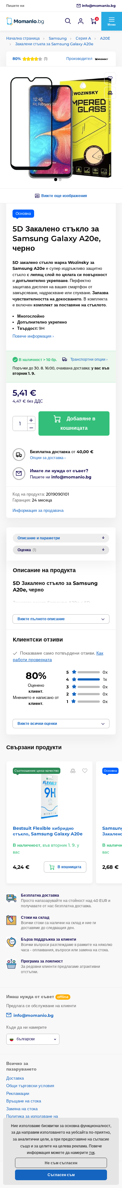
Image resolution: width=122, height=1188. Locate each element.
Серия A (83, 38)
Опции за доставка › (48, 457)
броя (20, 423)
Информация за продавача (38, 510)
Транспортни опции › (89, 359)
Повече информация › (33, 336)
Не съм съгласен (61, 1163)
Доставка (15, 1078)
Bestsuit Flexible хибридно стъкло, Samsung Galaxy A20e (48, 831)
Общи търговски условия (30, 1085)
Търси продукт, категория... (47, 52)
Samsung (58, 38)
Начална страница (23, 38)
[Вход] (80, 21)
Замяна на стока (22, 1108)
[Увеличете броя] (31, 420)
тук (91, 1152)
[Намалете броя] (31, 427)
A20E (105, 38)
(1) (30, 58)
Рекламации (17, 1093)
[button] (68, 21)
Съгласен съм (61, 1174)
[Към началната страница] (25, 21)
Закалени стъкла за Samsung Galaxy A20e (54, 44)
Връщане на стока (23, 1100)
